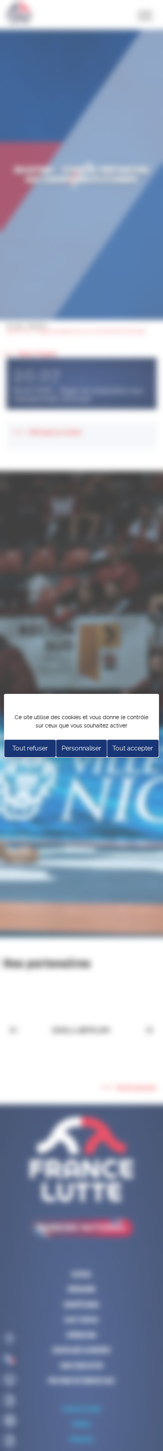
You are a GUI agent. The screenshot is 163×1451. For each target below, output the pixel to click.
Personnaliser (81, 748)
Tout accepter (132, 748)
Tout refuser (30, 748)
